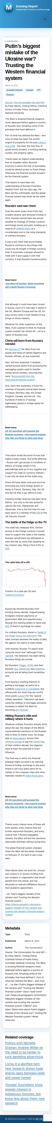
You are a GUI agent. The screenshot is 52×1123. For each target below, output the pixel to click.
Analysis (29, 90)
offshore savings (13, 741)
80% (7, 626)
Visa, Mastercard (22, 669)
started (8, 655)
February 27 (15, 349)
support (22, 696)
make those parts (34, 775)
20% (7, 548)
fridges (22, 665)
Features (10, 95)
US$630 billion (23, 228)
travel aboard (19, 738)
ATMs (30, 665)
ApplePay (40, 669)
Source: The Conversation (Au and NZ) (24, 102)
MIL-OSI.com (41, 1119)
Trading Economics (14, 595)
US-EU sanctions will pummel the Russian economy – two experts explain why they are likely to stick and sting (25, 434)
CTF (38, 90)
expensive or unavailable (27, 689)
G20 (38, 513)
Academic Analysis (14, 90)
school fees (39, 741)
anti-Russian (22, 710)
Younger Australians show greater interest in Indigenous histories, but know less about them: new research (25, 1094)
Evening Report (26, 6)
